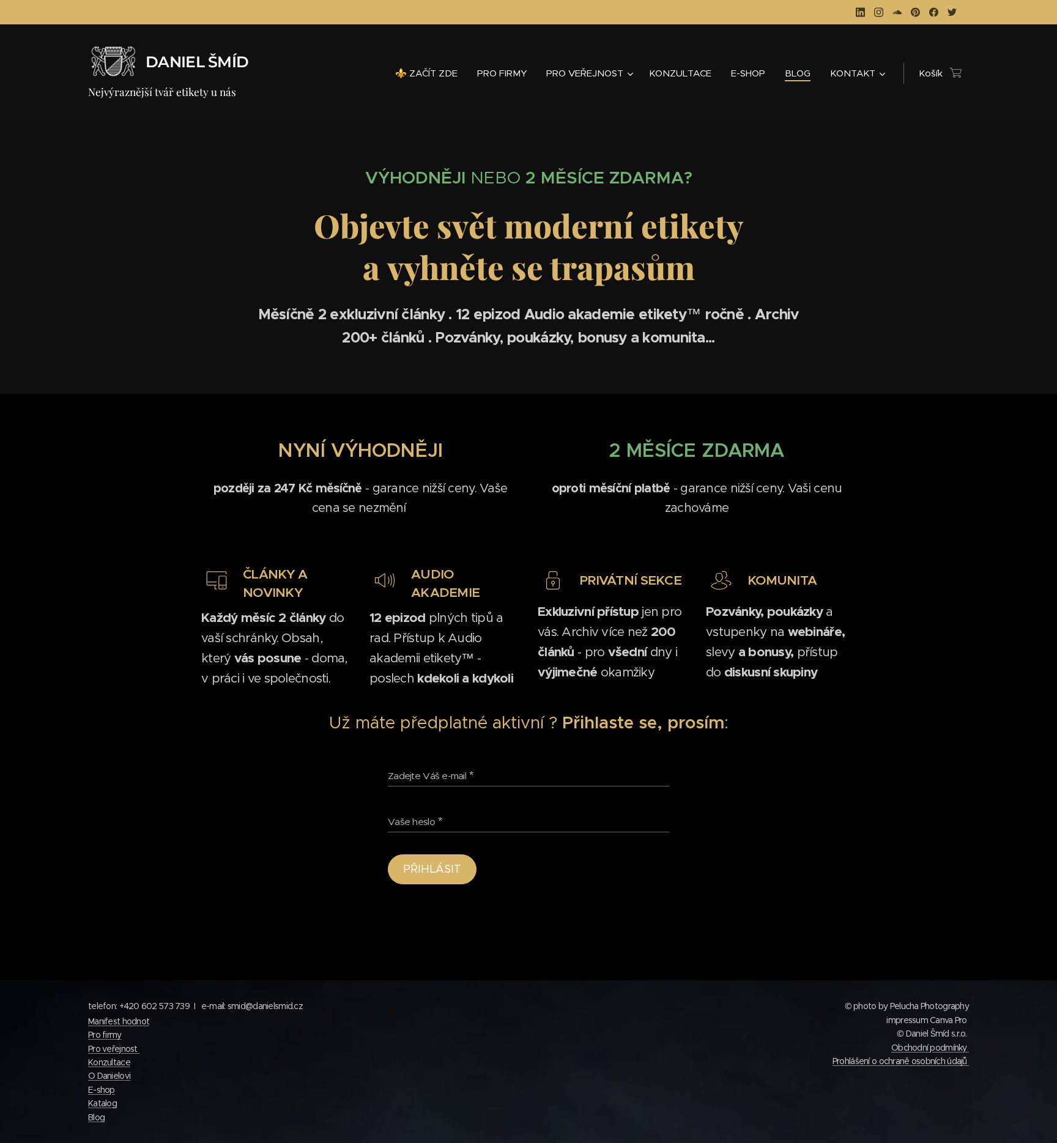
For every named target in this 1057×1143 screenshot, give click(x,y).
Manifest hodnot (118, 1021)
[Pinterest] (915, 12)
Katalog (102, 1103)
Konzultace (109, 1062)
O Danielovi (109, 1075)
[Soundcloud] (897, 12)
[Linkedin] (860, 12)
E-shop (101, 1089)
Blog (96, 1117)
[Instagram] (878, 12)
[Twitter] (952, 12)
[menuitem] (429, 73)
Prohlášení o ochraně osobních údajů (901, 1061)
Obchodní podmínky (930, 1047)
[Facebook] (933, 12)
